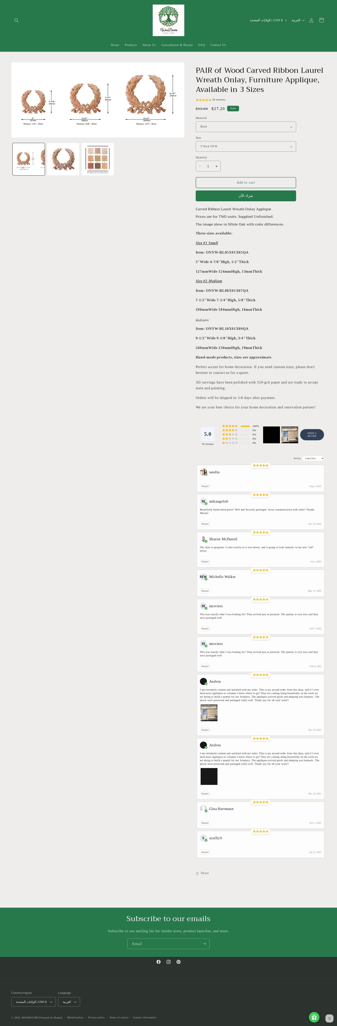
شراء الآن (246, 196)
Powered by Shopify (50, 1017)
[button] (16, 20)
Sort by (297, 458)
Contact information (144, 1017)
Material (201, 118)
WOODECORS (30, 1017)
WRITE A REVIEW (312, 435)
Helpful (205, 486)
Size (198, 137)
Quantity (201, 157)
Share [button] (205, 873)
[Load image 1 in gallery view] (29, 159)
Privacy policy (96, 1017)
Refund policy (75, 1017)
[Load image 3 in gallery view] (98, 159)
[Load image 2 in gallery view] (63, 159)
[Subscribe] (204, 943)
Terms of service (119, 1017)
